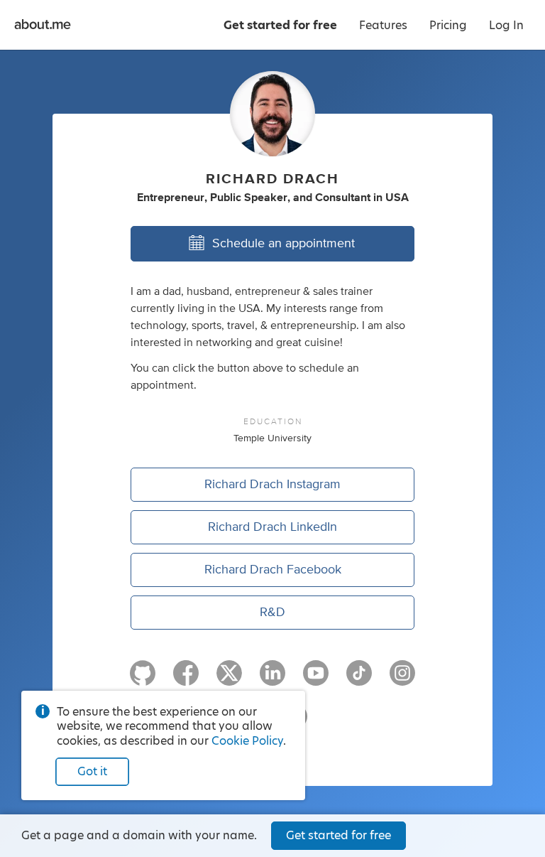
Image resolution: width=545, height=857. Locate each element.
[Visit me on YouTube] (316, 679)
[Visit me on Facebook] (186, 679)
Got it (92, 771)
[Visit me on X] (229, 679)
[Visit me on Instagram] (402, 679)
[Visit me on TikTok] (359, 679)
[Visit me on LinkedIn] (272, 679)
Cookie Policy (247, 741)
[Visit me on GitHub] (142, 679)
